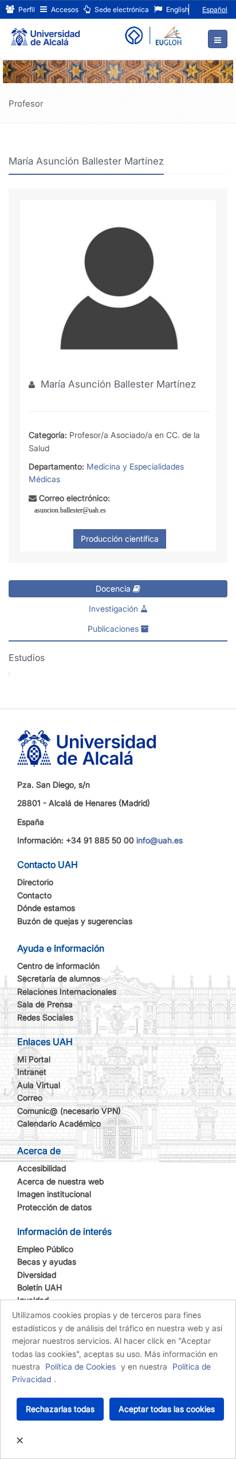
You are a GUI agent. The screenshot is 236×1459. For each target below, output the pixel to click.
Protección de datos (54, 1207)
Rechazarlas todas (60, 1409)
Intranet (31, 1072)
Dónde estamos (46, 908)
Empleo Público (45, 1249)
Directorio (35, 882)
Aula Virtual (38, 1085)
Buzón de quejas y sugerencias (74, 921)
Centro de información (58, 966)
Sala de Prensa (45, 1004)
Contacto (34, 895)
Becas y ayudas (46, 1261)
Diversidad (36, 1275)
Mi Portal (33, 1059)
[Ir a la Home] (45, 32)
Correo (29, 1097)
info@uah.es (159, 840)
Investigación (114, 608)
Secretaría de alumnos (58, 978)
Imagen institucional (54, 1194)
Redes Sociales (45, 1017)
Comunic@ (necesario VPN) (69, 1111)
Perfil (26, 9)
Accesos (63, 9)
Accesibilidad (41, 1168)
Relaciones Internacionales (66, 991)
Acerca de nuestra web (60, 1181)
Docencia (114, 588)
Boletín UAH (39, 1287)
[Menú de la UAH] (217, 39)
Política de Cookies (80, 1366)
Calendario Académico (59, 1123)
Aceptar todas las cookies (167, 1409)
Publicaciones (114, 628)
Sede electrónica (121, 9)
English (176, 9)
